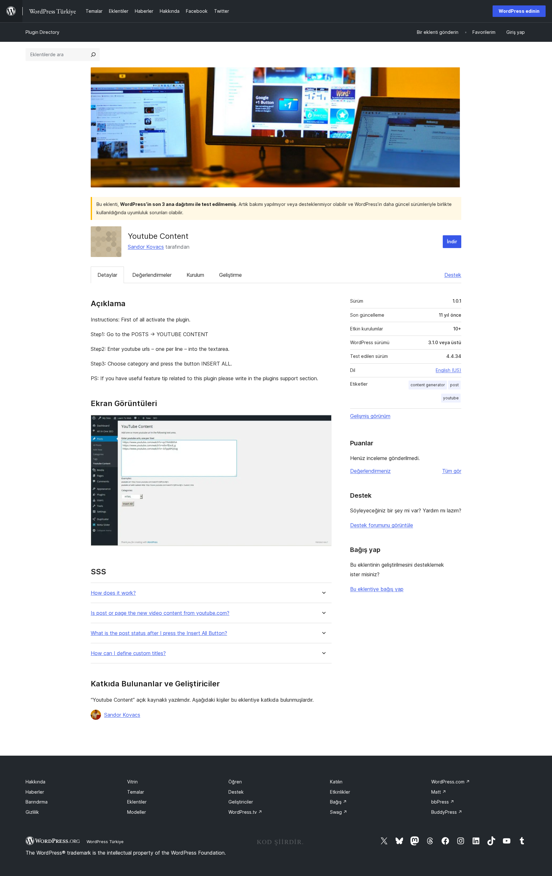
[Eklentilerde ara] (93, 54)
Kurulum (195, 275)
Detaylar (107, 275)
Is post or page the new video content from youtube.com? (160, 613)
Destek (452, 275)
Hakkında (35, 781)
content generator (427, 384)
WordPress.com (450, 781)
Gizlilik (32, 812)
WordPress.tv (245, 812)
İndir (452, 241)
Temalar (135, 792)
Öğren (235, 781)
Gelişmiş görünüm (370, 416)
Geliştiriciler (240, 801)
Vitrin (132, 781)
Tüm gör (451, 471)
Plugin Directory (42, 32)
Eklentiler (137, 801)
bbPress (442, 801)
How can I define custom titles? (128, 653)
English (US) (448, 370)
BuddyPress (446, 812)
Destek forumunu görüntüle (381, 525)
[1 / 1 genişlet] (323, 423)
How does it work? (113, 593)
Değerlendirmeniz (370, 471)
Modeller (136, 812)
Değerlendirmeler (152, 275)
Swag (338, 812)
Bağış (338, 801)
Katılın (336, 781)
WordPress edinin (519, 11)
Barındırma (37, 801)
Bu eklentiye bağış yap (376, 589)
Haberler (35, 792)
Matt (438, 792)
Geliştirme (230, 275)
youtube (451, 398)
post (454, 384)
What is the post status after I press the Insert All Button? (159, 633)
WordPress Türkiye (105, 841)
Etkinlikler (340, 792)
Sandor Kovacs (146, 247)
